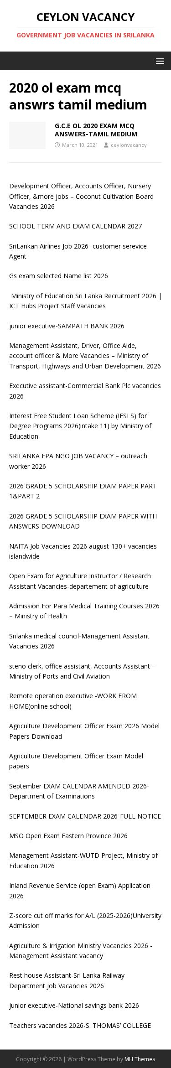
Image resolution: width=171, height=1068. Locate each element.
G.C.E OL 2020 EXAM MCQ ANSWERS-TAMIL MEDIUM (96, 129)
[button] (158, 60)
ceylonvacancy (129, 144)
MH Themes (139, 1059)
